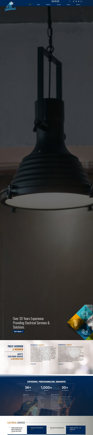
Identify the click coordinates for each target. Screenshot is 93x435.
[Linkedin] (78, 1)
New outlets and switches (57, 428)
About (38, 4)
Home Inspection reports (37, 428)
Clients (68, 4)
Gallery (59, 4)
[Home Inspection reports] (29, 427)
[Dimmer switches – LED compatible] (68, 427)
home (30, 4)
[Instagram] (81, 1)
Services (48, 4)
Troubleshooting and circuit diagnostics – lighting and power (16, 429)
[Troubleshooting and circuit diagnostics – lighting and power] (9, 427)
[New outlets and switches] (48, 427)
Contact (78, 4)
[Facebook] (76, 1)
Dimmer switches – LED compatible (75, 428)
